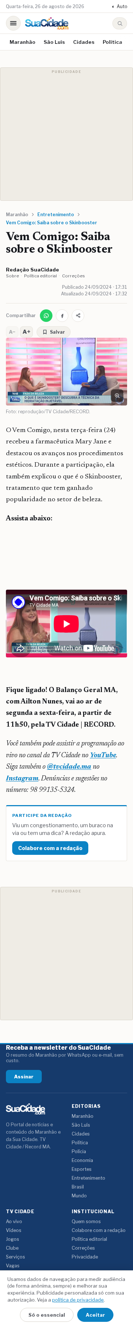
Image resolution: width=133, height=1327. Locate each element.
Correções (73, 275)
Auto (119, 6)
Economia (82, 1160)
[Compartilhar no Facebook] (62, 315)
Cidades (84, 42)
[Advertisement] (66, 134)
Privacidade (85, 1257)
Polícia (79, 1151)
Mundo (79, 1195)
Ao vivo (14, 1221)
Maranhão (22, 42)
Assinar (24, 1076)
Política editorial (40, 275)
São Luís (54, 42)
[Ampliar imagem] (117, 395)
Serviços (15, 1257)
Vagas (13, 1265)
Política (112, 42)
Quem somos (86, 1221)
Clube (12, 1248)
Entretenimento (88, 1178)
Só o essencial (46, 1315)
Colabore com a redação (50, 848)
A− (12, 332)
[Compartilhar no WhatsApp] (46, 315)
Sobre (12, 275)
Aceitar (95, 1315)
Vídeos (13, 1230)
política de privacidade (78, 1300)
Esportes (82, 1169)
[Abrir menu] (13, 23)
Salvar (57, 332)
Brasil (78, 1187)
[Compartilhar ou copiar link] (78, 315)
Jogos (12, 1239)
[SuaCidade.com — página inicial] (46, 23)
